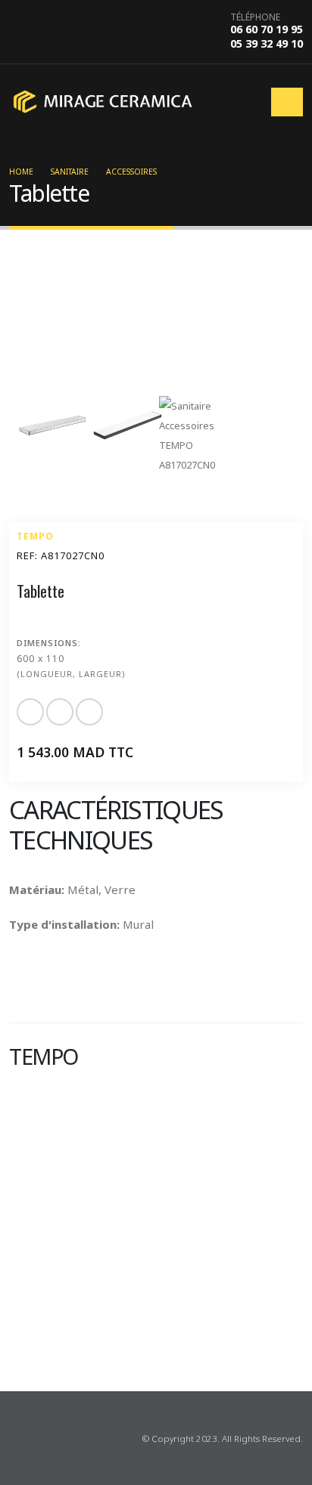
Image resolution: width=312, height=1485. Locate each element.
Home (21, 171)
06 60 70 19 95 (266, 29)
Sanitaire (70, 171)
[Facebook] (19, 1438)
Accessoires (131, 171)
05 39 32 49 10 (266, 43)
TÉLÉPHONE (255, 17)
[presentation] (16, 1343)
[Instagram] (44, 1438)
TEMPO (35, 536)
